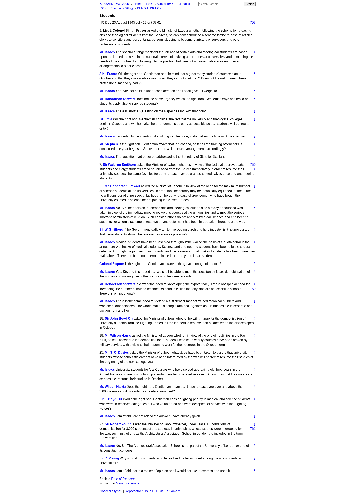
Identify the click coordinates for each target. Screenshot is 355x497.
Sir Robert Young (118, 424)
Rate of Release (123, 479)
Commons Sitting (122, 8)
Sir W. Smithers (111, 229)
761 (253, 428)
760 (253, 289)
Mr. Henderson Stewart (117, 99)
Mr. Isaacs (107, 52)
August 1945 (165, 3)
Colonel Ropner (111, 264)
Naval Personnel (128, 483)
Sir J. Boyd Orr (110, 399)
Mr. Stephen (108, 144)
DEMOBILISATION (149, 8)
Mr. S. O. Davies (117, 352)
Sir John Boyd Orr (119, 318)
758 (253, 22)
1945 (149, 3)
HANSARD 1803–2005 (114, 3)
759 (253, 164)
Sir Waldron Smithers (119, 164)
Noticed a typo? (110, 491)
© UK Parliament (168, 491)
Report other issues (139, 491)
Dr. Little (105, 119)
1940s (137, 3)
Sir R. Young (109, 458)
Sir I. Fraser (108, 74)
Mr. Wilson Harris (118, 335)
